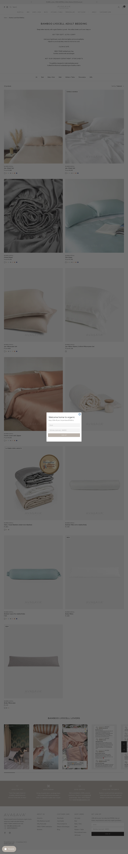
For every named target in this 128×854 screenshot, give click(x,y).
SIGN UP (64, 435)
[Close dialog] (80, 414)
